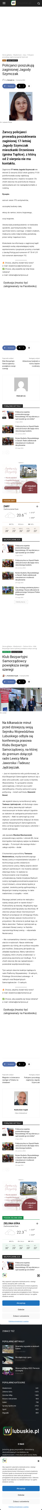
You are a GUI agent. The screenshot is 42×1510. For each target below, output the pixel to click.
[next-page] (7, 452)
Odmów (21, 1495)
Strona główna (7, 55)
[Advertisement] (21, 29)
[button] (38, 1461)
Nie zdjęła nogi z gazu (23, 1357)
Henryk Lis (10, 80)
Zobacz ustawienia (21, 1501)
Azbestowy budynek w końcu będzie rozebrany (31, 363)
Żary (24, 55)
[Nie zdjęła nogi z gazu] (8, 1360)
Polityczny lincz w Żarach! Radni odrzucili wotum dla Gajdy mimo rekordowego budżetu (27, 428)
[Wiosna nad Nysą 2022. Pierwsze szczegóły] (8, 1371)
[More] (29, 86)
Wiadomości (17, 55)
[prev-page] (3, 452)
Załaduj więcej (20, 602)
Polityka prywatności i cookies (19, 1507)
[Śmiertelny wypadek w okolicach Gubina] (8, 1349)
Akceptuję (21, 1488)
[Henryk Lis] (3, 80)
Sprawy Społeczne (12, 60)
